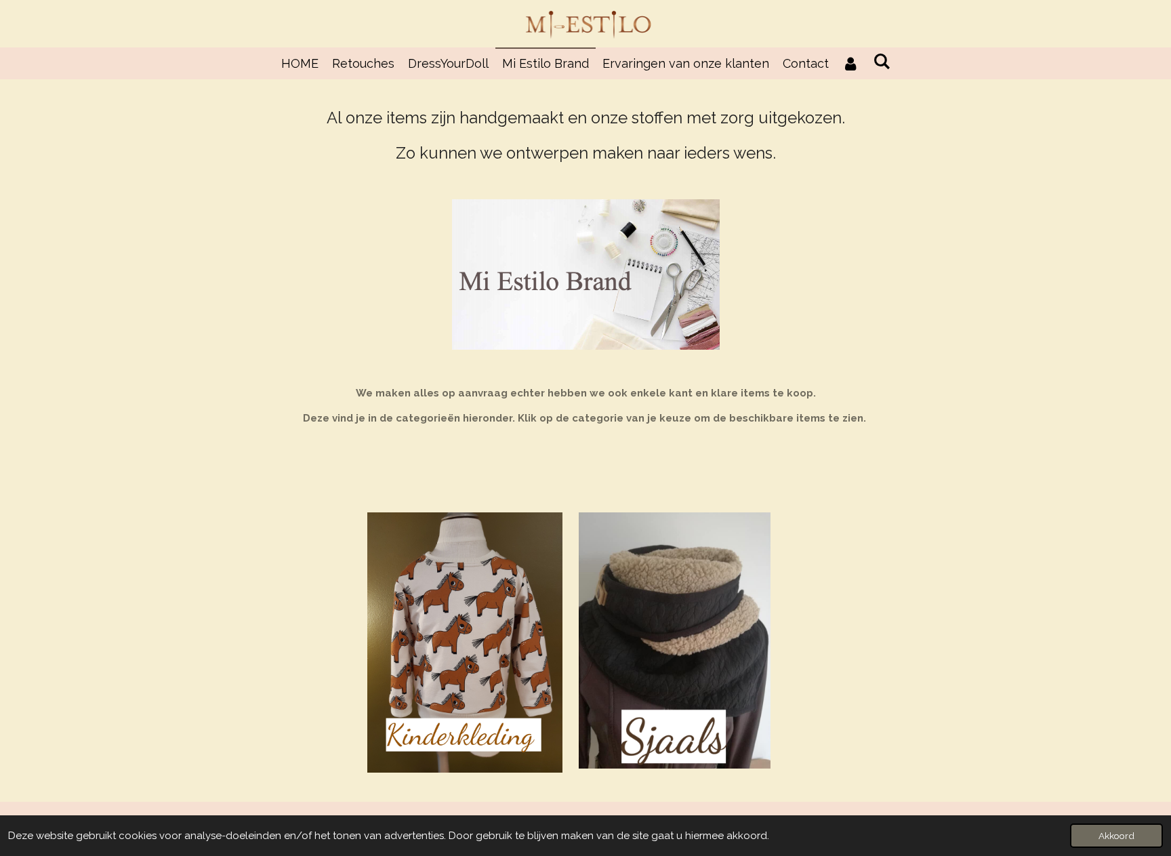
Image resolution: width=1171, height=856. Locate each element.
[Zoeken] (881, 61)
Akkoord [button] (1116, 835)
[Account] (851, 63)
